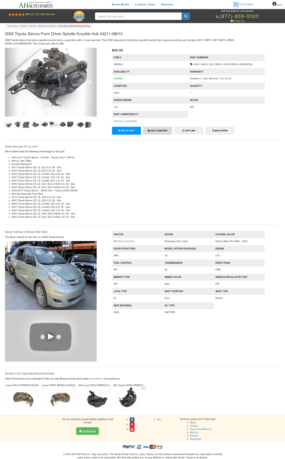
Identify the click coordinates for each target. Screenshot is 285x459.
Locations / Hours (145, 4)
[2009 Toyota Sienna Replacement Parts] (51, 275)
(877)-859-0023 (239, 15)
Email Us (239, 21)
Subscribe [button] (89, 431)
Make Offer (221, 130)
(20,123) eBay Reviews (43, 14)
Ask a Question (158, 130)
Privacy (194, 435)
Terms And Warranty (200, 429)
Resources (167, 4)
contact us (98, 378)
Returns (194, 432)
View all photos (125, 241)
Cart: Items (246, 4)
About (279, 4)
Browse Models (120, 4)
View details (225, 78)
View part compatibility (125, 121)
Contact (194, 425)
